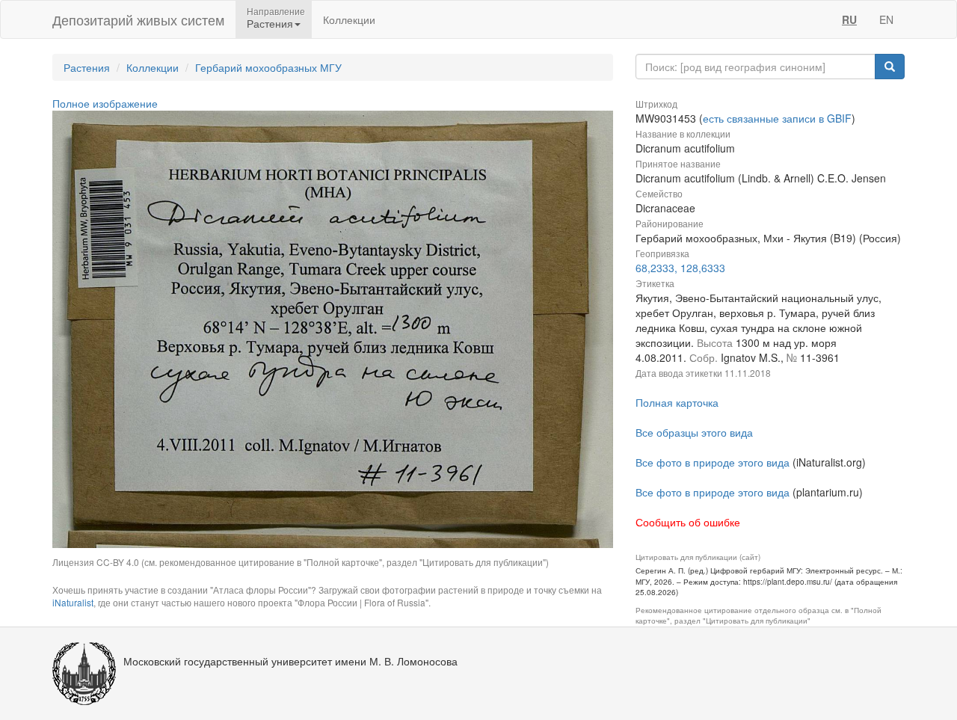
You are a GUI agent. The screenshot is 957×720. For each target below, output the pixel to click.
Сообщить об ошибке (688, 521)
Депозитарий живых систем (138, 19)
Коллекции (349, 19)
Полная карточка (677, 402)
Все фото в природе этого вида (713, 462)
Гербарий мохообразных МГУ (268, 67)
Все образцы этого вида (694, 432)
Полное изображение (105, 103)
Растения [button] (270, 23)
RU (849, 19)
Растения (87, 67)
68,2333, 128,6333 (680, 267)
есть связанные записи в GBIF (777, 118)
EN (886, 19)
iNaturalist (72, 602)
